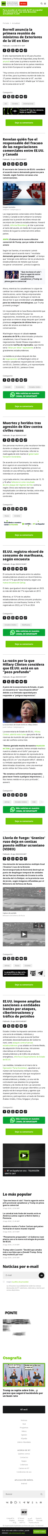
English (12, 1520)
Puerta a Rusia (34, 1522)
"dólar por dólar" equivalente (20, 347)
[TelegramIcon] (24, 1502)
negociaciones (11, 359)
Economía (20, 387)
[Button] (41, 3)
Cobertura (24, 1464)
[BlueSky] (28, 1502)
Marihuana (26, 625)
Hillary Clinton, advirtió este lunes (21, 733)
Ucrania (15, 103)
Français (21, 1520)
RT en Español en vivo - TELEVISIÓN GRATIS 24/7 (22, 1172)
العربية (30, 1518)
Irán (34, 802)
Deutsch (39, 1518)
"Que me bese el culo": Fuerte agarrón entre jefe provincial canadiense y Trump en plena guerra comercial (23, 276)
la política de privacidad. (20, 1282)
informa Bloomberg (18, 225)
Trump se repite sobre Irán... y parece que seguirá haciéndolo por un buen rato (23, 1393)
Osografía (12, 1358)
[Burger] (45, 3)
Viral (24, 1424)
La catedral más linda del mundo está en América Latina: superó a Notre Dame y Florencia (22, 1216)
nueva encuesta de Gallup (14, 582)
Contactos (24, 1457)
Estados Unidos (35, 387)
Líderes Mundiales (24, 1442)
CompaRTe (10, 1518)
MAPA (5, 239)
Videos (24, 1431)
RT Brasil (21, 1518)
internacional (28, 103)
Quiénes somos (24, 1453)
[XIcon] (20, 1502)
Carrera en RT (24, 1468)
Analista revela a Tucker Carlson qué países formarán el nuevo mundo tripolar (23, 1227)
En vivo (23, 3)
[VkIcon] (7, 1502)
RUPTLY (22, 1522)
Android (24, 1483)
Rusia (7, 516)
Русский (39, 1520)
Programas (24, 1427)
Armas (7, 802)
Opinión (24, 1435)
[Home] (3, 3)
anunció (6, 61)
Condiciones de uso (24, 1472)
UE (6, 103)
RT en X (24, 1409)
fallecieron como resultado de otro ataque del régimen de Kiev (19, 483)
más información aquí (16, 1533)
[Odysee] (15, 1502)
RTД (14, 1522)
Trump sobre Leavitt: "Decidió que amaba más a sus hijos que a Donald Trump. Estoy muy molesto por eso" (22, 1252)
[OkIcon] (32, 1502)
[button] (24, 934)
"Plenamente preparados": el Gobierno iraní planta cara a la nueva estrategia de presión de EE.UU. (23, 1239)
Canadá (7, 387)
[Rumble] (11, 1502)
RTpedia (24, 1438)
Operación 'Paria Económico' (15, 1068)
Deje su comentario (24, 122)
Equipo (24, 1461)
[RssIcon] (36, 1502)
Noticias (24, 1420)
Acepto (18, 1282)
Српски (30, 1520)
